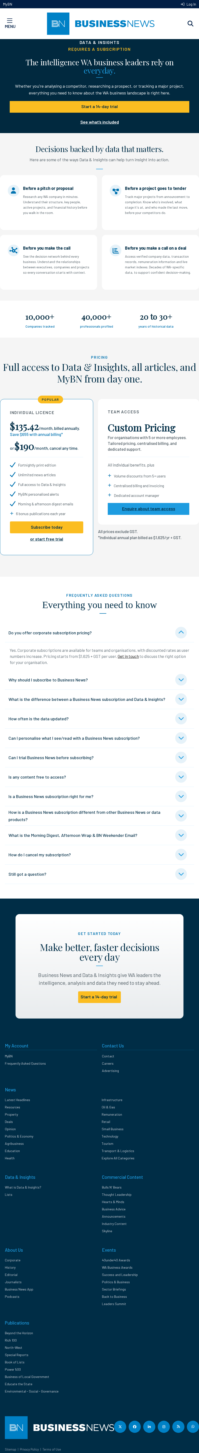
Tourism (107, 1143)
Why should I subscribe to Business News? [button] (48, 679)
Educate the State (18, 1384)
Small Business (113, 1129)
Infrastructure (112, 1100)
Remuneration (112, 1114)
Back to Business (114, 1296)
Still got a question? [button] (27, 874)
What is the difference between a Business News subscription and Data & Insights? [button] (86, 699)
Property (11, 1114)
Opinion (10, 1129)
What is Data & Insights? (23, 1187)
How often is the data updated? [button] (38, 718)
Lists (8, 1194)
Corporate (12, 1260)
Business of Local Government (27, 1377)
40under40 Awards (116, 1260)
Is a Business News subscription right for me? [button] (50, 796)
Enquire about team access (148, 508)
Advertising (110, 1071)
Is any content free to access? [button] (37, 777)
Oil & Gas (108, 1107)
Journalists (13, 1282)
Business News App (19, 1289)
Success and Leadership (120, 1275)
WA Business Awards (117, 1267)
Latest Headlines (17, 1100)
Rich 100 (11, 1340)
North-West (13, 1347)
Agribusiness (14, 1143)
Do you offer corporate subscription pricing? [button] (50, 632)
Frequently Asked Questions (25, 1063)
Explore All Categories (118, 1158)
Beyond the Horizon (19, 1333)
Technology (110, 1136)
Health (10, 1158)
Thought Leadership (117, 1194)
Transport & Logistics (118, 1151)
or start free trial (46, 539)
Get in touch (128, 656)
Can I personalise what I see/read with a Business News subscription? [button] (74, 738)
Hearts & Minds (113, 1202)
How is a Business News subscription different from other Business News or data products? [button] (84, 815)
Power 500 (13, 1369)
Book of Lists (15, 1362)
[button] (190, 23)
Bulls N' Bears (112, 1187)
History (10, 1267)
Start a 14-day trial (99, 106)
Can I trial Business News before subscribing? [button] (51, 757)
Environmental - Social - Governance (31, 1391)
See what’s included (99, 122)
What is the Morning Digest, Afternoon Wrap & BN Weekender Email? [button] (72, 835)
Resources (12, 1107)
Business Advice (113, 1209)
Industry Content (114, 1224)
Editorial (11, 1275)
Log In (191, 4)
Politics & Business (116, 1282)
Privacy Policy (29, 1449)
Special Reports (16, 1355)
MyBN (7, 4)
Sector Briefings (114, 1289)
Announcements (113, 1216)
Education (12, 1151)
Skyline (107, 1231)
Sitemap (10, 1449)
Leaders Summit (114, 1304)
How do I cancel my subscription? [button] (39, 854)
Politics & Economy (19, 1136)
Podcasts (12, 1296)
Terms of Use (51, 1449)
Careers (108, 1063)
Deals (9, 1122)
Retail (106, 1122)
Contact (108, 1056)
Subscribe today (47, 527)
